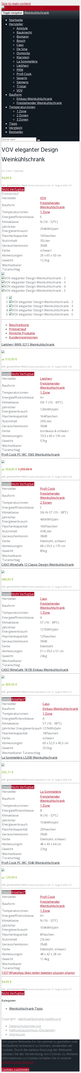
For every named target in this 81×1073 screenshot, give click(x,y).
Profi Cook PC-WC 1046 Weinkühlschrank (31, 863)
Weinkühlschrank (36, 13)
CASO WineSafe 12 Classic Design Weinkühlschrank (38, 565)
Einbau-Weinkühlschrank (34, 99)
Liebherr (23, 66)
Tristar (21, 86)
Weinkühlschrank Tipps (26, 1008)
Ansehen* (18, 699)
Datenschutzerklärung (25, 1026)
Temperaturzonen (22, 107)
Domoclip (23, 53)
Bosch (21, 41)
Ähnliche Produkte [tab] (22, 333)
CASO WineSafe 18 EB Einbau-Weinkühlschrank (35, 670)
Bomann (23, 36)
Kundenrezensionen (23, 337)
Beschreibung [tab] (19, 325)
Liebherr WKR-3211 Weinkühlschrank (28, 344)
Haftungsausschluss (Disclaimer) (32, 1030)
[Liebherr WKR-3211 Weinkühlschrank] (3, 352)
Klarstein (23, 57)
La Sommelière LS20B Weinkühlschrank (29, 757)
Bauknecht (24, 32)
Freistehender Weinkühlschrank (39, 103)
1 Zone (21, 111)
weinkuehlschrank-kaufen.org (39, 1019)
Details (6, 374)
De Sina (22, 49)
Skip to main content (16, 4)
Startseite (16, 20)
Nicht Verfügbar (13, 189)
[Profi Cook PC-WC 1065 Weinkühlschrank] (3, 462)
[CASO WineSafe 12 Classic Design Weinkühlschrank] (3, 572)
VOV (20, 90)
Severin (22, 78)
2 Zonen (22, 115)
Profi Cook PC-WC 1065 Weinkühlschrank (31, 454)
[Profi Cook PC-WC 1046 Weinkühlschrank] (3, 870)
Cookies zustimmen (15, 1069)
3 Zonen (22, 119)
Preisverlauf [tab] (17, 329)
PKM (20, 70)
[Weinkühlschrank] (23, 8)
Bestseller (16, 132)
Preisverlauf (10, 193)
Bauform (15, 95)
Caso (20, 45)
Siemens (22, 82)
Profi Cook (24, 74)
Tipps (13, 124)
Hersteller (16, 24)
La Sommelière (27, 61)
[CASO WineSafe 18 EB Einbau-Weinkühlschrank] (3, 677)
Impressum (17, 1034)
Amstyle (22, 28)
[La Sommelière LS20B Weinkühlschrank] (3, 765)
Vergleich (15, 128)
